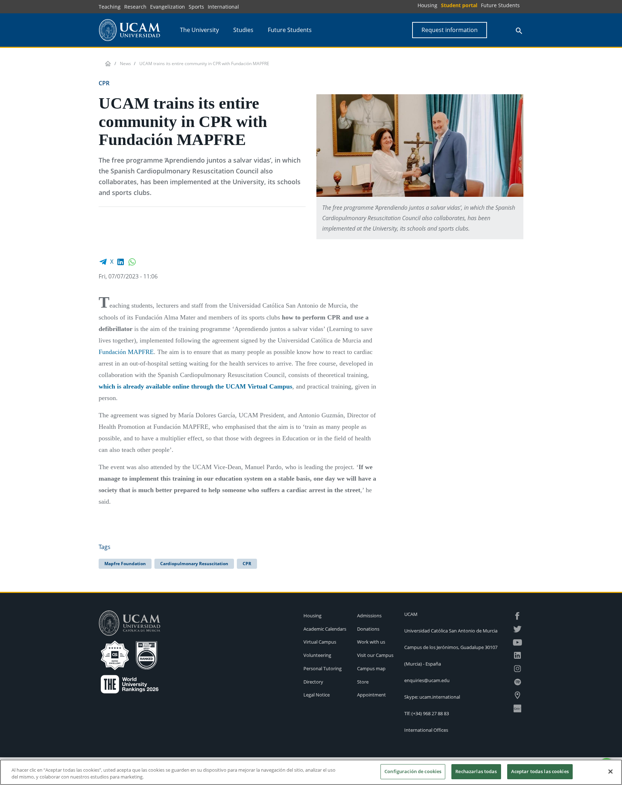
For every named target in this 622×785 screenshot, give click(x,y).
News (125, 63)
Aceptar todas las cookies (540, 771)
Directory (313, 682)
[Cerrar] (610, 771)
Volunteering (317, 655)
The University (199, 30)
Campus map (371, 668)
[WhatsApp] (132, 262)
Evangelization (167, 6)
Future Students (500, 5)
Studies (243, 30)
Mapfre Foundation (125, 564)
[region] (311, 772)
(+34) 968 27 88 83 (430, 713)
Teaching (110, 6)
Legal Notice (316, 694)
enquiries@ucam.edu (427, 680)
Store (363, 682)
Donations (368, 629)
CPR (247, 564)
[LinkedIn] (120, 262)
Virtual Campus (319, 642)
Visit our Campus (375, 655)
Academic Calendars (324, 629)
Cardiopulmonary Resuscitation (194, 564)
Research (135, 6)
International (223, 6)
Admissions (369, 615)
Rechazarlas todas (476, 771)
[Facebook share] (103, 262)
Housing (427, 5)
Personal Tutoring (322, 668)
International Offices (426, 730)
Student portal (459, 5)
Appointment (371, 694)
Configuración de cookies (412, 771)
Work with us (371, 642)
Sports (196, 6)
